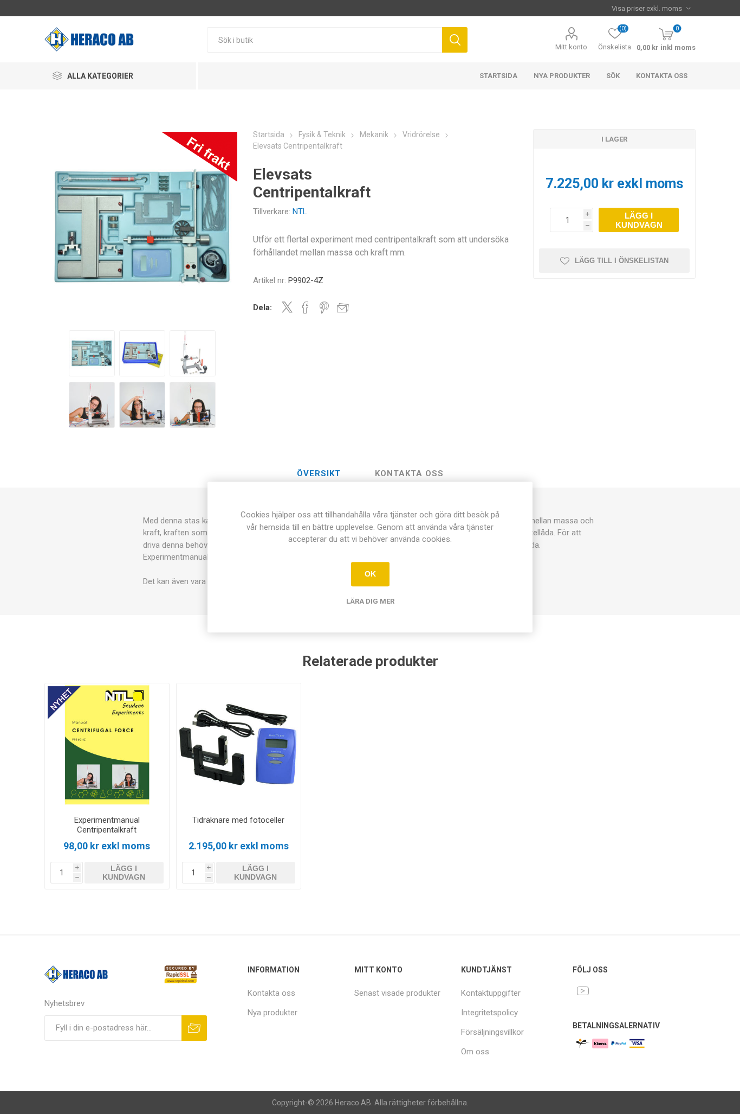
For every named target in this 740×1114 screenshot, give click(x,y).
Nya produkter (562, 76)
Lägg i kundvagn (639, 220)
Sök (455, 40)
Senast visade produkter (397, 993)
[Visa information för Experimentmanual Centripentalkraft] (107, 745)
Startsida (498, 76)
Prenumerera (194, 1028)
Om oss (475, 1052)
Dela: (262, 307)
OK (370, 573)
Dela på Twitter (287, 307)
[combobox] (324, 40)
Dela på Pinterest (324, 307)
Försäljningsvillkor (492, 1032)
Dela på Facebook (305, 307)
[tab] (319, 474)
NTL (300, 211)
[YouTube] (583, 991)
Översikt (319, 473)
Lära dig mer (370, 601)
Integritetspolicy (489, 1012)
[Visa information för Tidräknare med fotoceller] (239, 745)
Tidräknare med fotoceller (238, 820)
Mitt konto (571, 47)
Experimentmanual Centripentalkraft (107, 825)
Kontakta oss (661, 76)
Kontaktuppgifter (491, 993)
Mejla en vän (343, 307)
